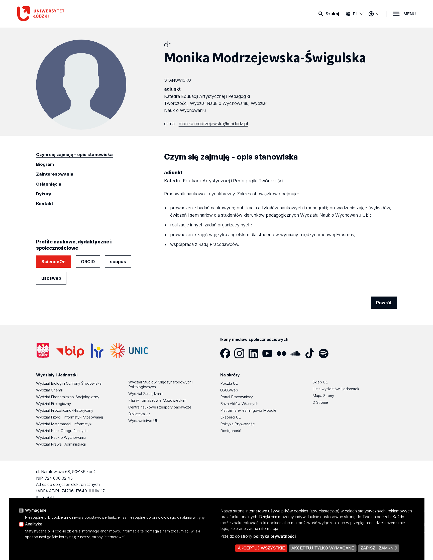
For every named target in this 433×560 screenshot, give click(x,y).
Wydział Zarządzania (146, 393)
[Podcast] (340, 353)
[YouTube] (269, 353)
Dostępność (230, 430)
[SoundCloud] (297, 353)
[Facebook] (227, 353)
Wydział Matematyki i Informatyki (64, 424)
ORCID (88, 261)
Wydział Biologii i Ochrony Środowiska (68, 383)
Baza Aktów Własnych (239, 403)
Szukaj (332, 13)
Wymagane (35, 510)
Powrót (384, 302)
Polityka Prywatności (237, 424)
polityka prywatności (274, 536)
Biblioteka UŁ (139, 413)
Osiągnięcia (48, 184)
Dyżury (43, 193)
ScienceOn (53, 261)
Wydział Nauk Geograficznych (61, 430)
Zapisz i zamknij (379, 548)
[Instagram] (241, 353)
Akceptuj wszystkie (261, 548)
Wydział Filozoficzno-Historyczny (64, 410)
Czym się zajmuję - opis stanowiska (74, 154)
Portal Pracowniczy (236, 396)
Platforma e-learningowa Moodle (248, 410)
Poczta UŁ (229, 383)
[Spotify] (325, 353)
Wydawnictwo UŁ (143, 420)
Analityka (33, 524)
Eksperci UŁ (230, 417)
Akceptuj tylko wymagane (322, 548)
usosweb (51, 278)
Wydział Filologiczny (53, 403)
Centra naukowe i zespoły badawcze (159, 407)
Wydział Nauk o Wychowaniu (61, 437)
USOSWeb (229, 390)
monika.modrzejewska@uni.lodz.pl (213, 123)
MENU (409, 13)
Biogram (45, 164)
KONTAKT (45, 497)
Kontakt (44, 203)
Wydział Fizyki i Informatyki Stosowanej (69, 417)
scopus (118, 261)
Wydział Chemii (49, 390)
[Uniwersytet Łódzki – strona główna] (54, 13)
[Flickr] (283, 353)
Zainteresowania (54, 174)
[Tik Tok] (311, 353)
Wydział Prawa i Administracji (61, 444)
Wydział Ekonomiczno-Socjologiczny (67, 396)
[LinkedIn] (255, 353)
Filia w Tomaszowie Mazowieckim (157, 400)
